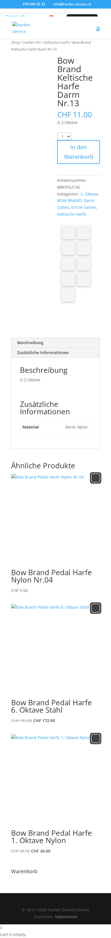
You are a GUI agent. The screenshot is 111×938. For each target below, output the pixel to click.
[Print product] (68, 279)
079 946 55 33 (34, 4)
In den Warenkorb (78, 152)
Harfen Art (32, 42)
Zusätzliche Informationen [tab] (43, 352)
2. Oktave (89, 194)
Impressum (66, 916)
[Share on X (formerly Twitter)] (84, 232)
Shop (15, 42)
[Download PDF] (84, 279)
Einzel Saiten (83, 207)
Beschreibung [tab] (30, 342)
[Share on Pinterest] (68, 248)
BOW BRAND (69, 200)
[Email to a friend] (68, 295)
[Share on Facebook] (68, 232)
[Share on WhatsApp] (68, 264)
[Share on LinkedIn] (84, 248)
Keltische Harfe (56, 42)
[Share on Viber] (84, 264)
